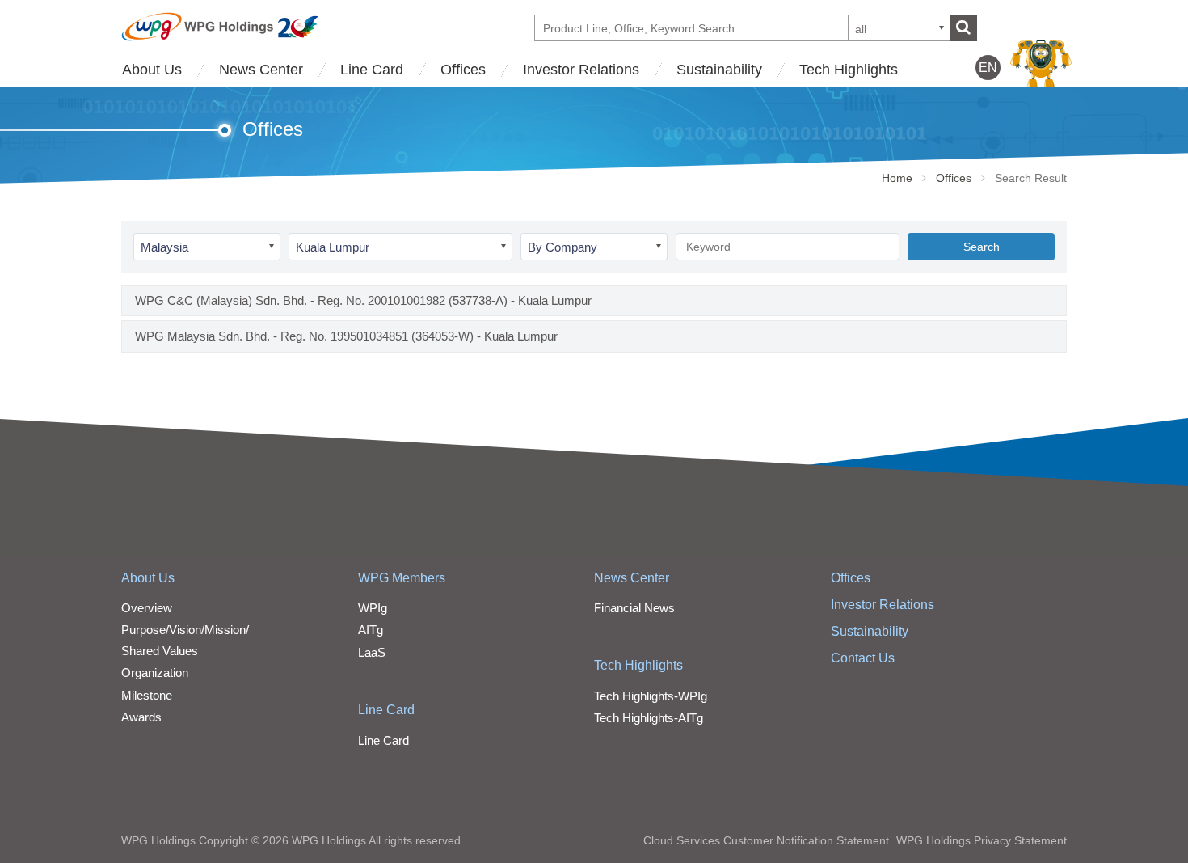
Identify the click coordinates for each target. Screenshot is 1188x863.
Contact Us (863, 658)
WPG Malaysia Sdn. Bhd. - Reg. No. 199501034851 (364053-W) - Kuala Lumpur (346, 336)
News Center (261, 69)
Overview (146, 608)
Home (897, 177)
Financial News (634, 608)
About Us (152, 69)
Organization (154, 672)
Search (981, 246)
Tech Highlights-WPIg (650, 696)
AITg (370, 630)
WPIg (372, 608)
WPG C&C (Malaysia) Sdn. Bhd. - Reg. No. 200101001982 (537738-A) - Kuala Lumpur (363, 300)
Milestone (146, 695)
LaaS (371, 652)
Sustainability (719, 69)
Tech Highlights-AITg (648, 718)
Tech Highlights (848, 69)
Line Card (371, 69)
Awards (141, 717)
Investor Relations (581, 69)
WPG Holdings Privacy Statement (981, 840)
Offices (463, 69)
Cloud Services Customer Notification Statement (766, 840)
